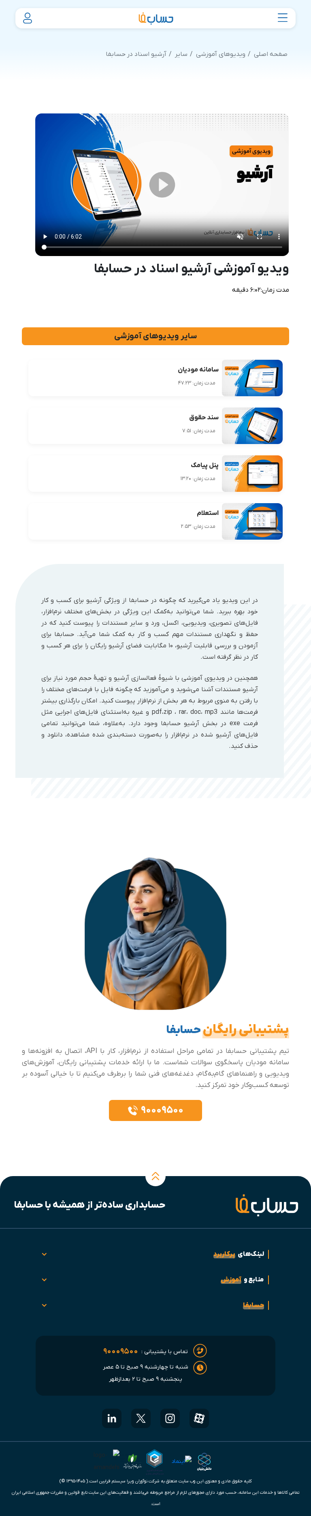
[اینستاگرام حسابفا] (170, 1418)
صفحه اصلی (271, 54)
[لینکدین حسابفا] (111, 1418)
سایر (181, 54)
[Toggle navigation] (283, 18)
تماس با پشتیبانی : (145, 1352)
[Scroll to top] (155, 1176)
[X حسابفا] (141, 1418)
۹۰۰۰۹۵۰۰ (162, 1110)
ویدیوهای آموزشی (220, 54)
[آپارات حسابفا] (199, 1418)
